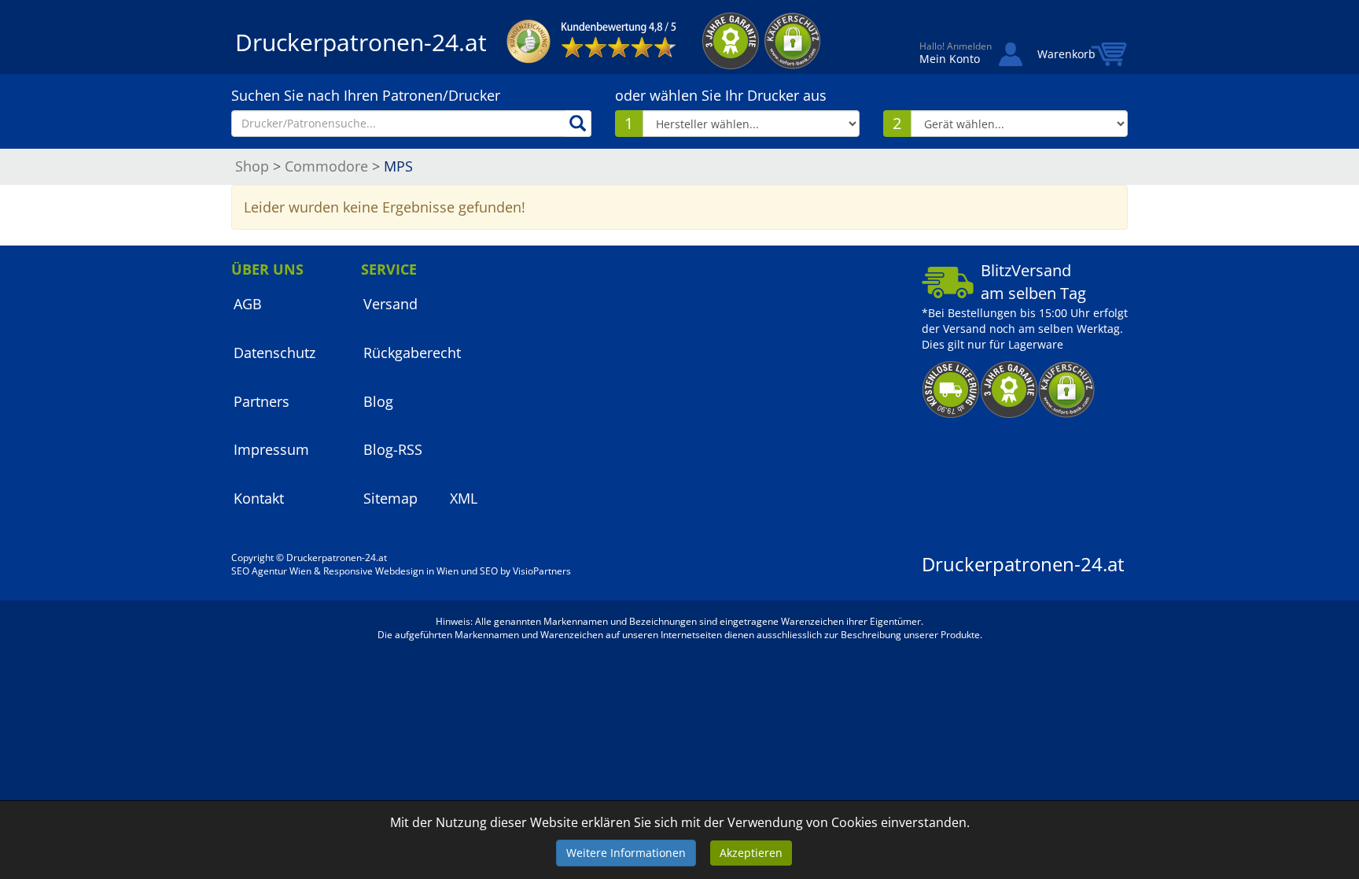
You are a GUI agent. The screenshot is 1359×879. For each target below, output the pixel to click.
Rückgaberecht (412, 352)
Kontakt (259, 498)
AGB (248, 303)
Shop (252, 166)
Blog (378, 401)
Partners (261, 401)
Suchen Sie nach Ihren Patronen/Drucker (365, 95)
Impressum (271, 449)
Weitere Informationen (626, 852)
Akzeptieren (751, 852)
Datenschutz (274, 352)
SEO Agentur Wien (271, 571)
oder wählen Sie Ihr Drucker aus (721, 95)
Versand (390, 303)
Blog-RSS (392, 449)
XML (463, 498)
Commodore (326, 166)
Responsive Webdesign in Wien (391, 571)
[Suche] (578, 123)
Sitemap (390, 498)
